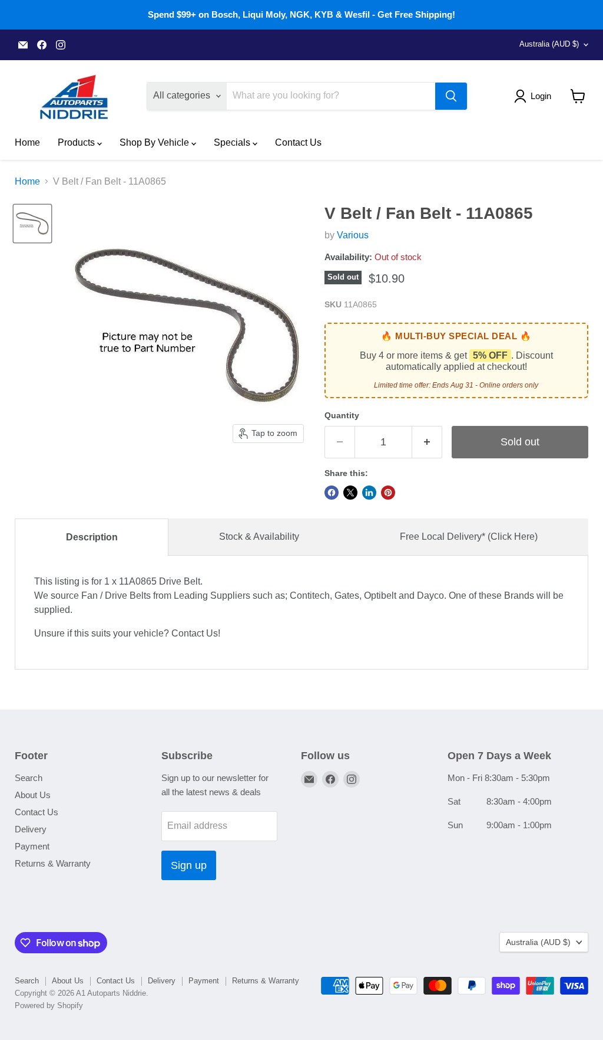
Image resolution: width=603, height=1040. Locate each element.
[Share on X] (350, 492)
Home (27, 142)
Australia (549, 44)
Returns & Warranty (53, 863)
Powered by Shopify (49, 1005)
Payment (32, 846)
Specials (233, 142)
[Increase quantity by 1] (427, 442)
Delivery (31, 829)
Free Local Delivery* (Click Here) (469, 537)
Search (28, 778)
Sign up (189, 865)
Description (92, 537)
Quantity (341, 415)
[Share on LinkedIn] (369, 492)
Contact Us (298, 142)
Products (77, 142)
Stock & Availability (259, 537)
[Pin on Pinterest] (388, 492)
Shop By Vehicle (155, 142)
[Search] (451, 96)
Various (353, 235)
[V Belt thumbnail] (32, 223)
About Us (33, 795)
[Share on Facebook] (331, 492)
